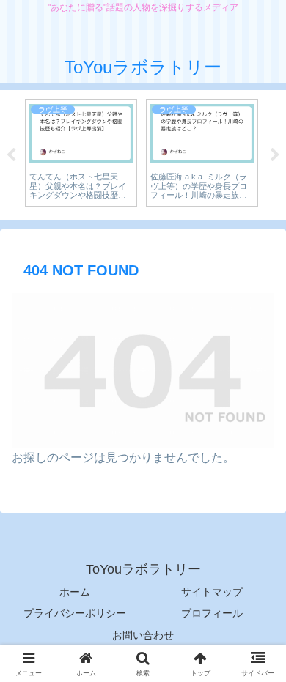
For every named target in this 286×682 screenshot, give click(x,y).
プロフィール (212, 613)
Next (275, 155)
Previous (11, 155)
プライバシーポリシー (74, 613)
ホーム (74, 592)
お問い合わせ (143, 635)
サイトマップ (212, 592)
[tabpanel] (81, 153)
